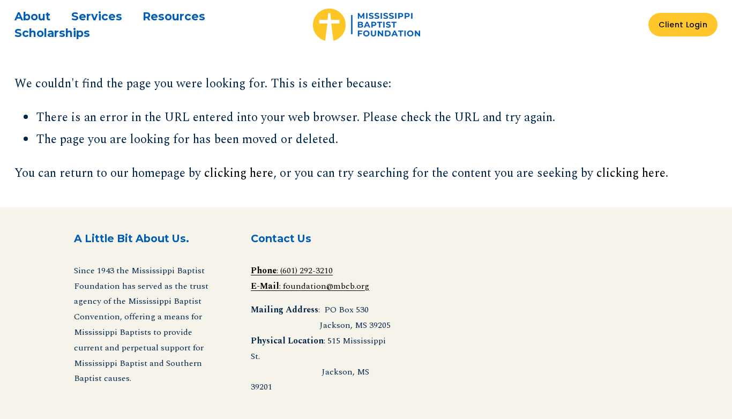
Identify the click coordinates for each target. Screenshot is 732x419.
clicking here (238, 173)
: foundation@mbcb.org (310, 286)
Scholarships (52, 33)
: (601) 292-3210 (292, 270)
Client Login (683, 24)
